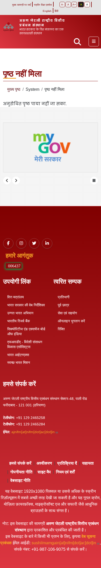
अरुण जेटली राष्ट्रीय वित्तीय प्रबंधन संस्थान (42, 22)
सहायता (88, 463)
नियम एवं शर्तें (65, 472)
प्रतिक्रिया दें (67, 463)
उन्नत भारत (20, 313)
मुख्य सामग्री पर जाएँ (21, 4)
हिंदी (56, 11)
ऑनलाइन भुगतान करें (71, 321)
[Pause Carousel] (94, 180)
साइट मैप (44, 472)
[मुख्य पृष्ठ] (10, 26)
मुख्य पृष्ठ (13, 89)
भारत (18, 355)
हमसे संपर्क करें (20, 463)
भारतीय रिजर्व (18, 321)
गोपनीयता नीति (21, 472)
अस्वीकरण (44, 463)
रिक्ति (61, 329)
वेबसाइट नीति (20, 480)
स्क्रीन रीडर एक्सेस (43, 4)
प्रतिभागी (63, 297)
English (47, 11)
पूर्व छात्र (63, 305)
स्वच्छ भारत (18, 362)
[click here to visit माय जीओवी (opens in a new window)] (50, 147)
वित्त (15, 297)
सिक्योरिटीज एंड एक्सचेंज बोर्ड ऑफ (26, 331)
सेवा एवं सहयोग (67, 313)
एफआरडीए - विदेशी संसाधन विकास (24, 344)
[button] (94, 41)
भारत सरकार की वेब (26, 305)
